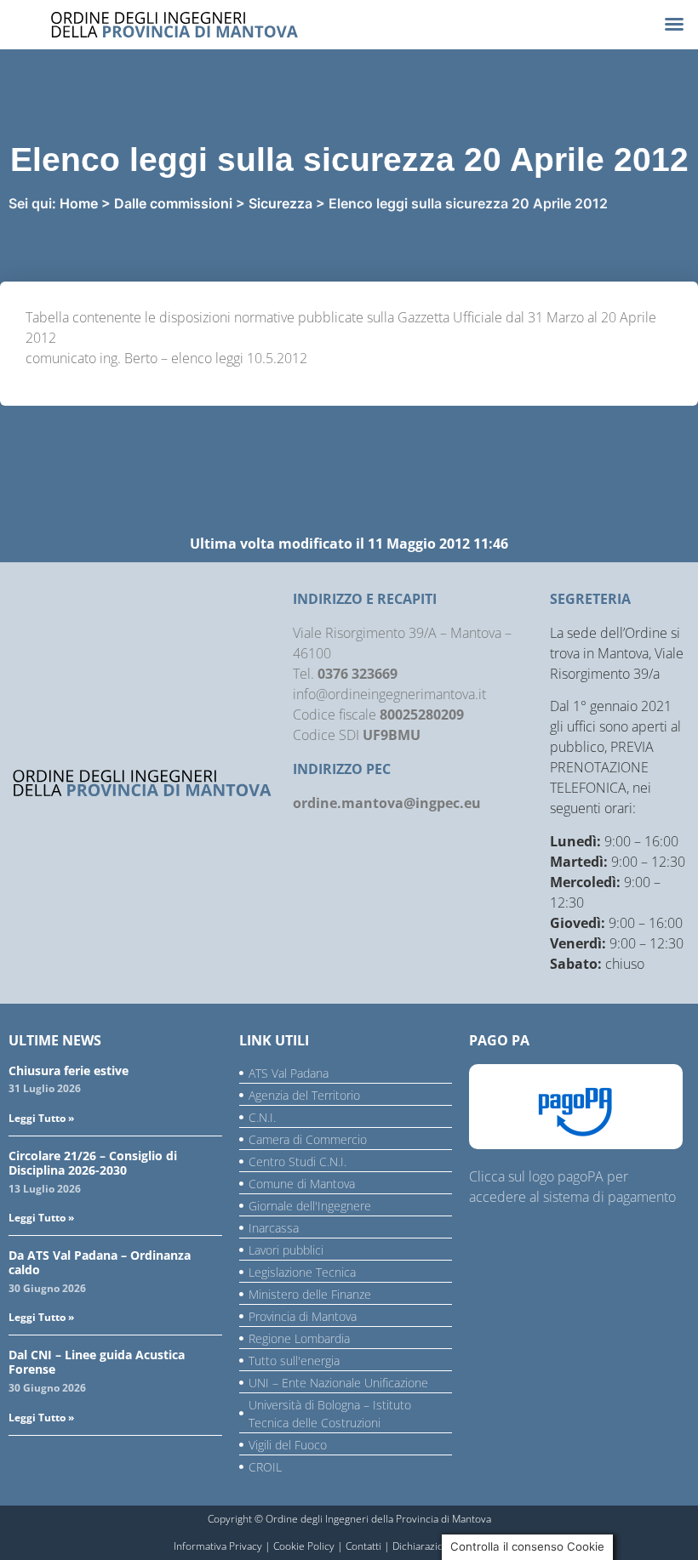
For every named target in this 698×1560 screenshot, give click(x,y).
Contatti (363, 1546)
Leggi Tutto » (41, 1118)
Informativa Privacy (218, 1546)
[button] (674, 24)
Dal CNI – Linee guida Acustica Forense (97, 1361)
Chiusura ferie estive (69, 1070)
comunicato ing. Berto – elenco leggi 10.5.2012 (166, 358)
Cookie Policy (304, 1546)
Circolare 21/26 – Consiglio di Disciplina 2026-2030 (93, 1162)
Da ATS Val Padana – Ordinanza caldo (100, 1262)
